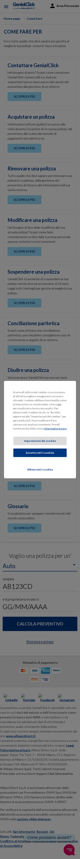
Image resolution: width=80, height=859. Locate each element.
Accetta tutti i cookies (40, 452)
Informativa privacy (55, 428)
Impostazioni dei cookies (40, 440)
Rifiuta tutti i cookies (40, 469)
